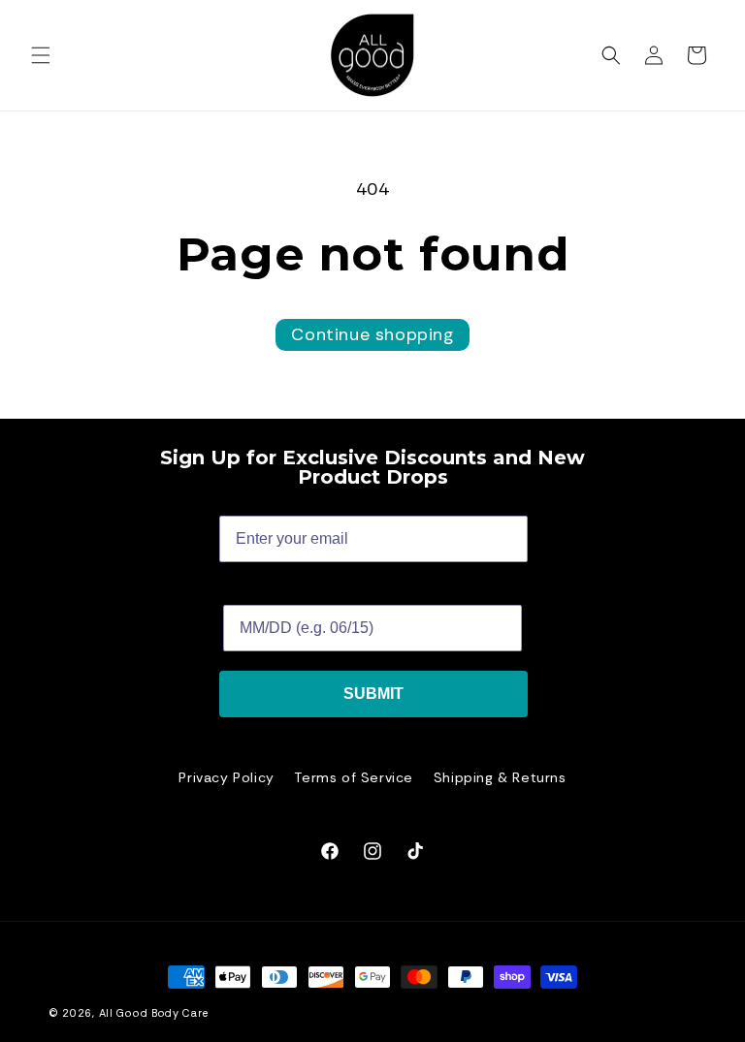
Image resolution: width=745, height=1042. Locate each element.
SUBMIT (373, 693)
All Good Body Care (154, 1013)
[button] (40, 55)
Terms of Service (353, 777)
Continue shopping (372, 334)
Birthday (254, 590)
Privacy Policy (226, 777)
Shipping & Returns (500, 777)
